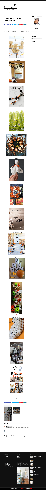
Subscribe (18, 457)
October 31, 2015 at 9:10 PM (11, 426)
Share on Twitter (16, 24)
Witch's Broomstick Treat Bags (16, 35)
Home (18, 456)
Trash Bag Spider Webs (16, 60)
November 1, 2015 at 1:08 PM (12, 435)
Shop (13, 0)
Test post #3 (6, 461)
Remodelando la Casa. (22, 488)
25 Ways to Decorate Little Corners (37, 456)
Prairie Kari (7, 435)
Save (22, 24)
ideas (4, 16)
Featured (16, 0)
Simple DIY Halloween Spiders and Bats (16, 232)
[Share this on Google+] (20, 24)
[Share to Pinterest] (26, 24)
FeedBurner (18, 400)
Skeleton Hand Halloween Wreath (16, 133)
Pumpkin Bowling (16, 257)
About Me (36, 28)
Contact (8, 0)
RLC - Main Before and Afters (20, 462)
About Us (5, 0)
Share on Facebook (8, 24)
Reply (6, 433)
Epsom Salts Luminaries (36, 474)
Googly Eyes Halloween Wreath (16, 317)
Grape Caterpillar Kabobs (16, 109)
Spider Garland (17, 85)
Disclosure (11, 0)
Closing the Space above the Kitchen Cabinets (36, 460)
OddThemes (32, 488)
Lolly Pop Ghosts (16, 158)
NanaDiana (7, 426)
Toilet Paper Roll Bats (16, 207)
